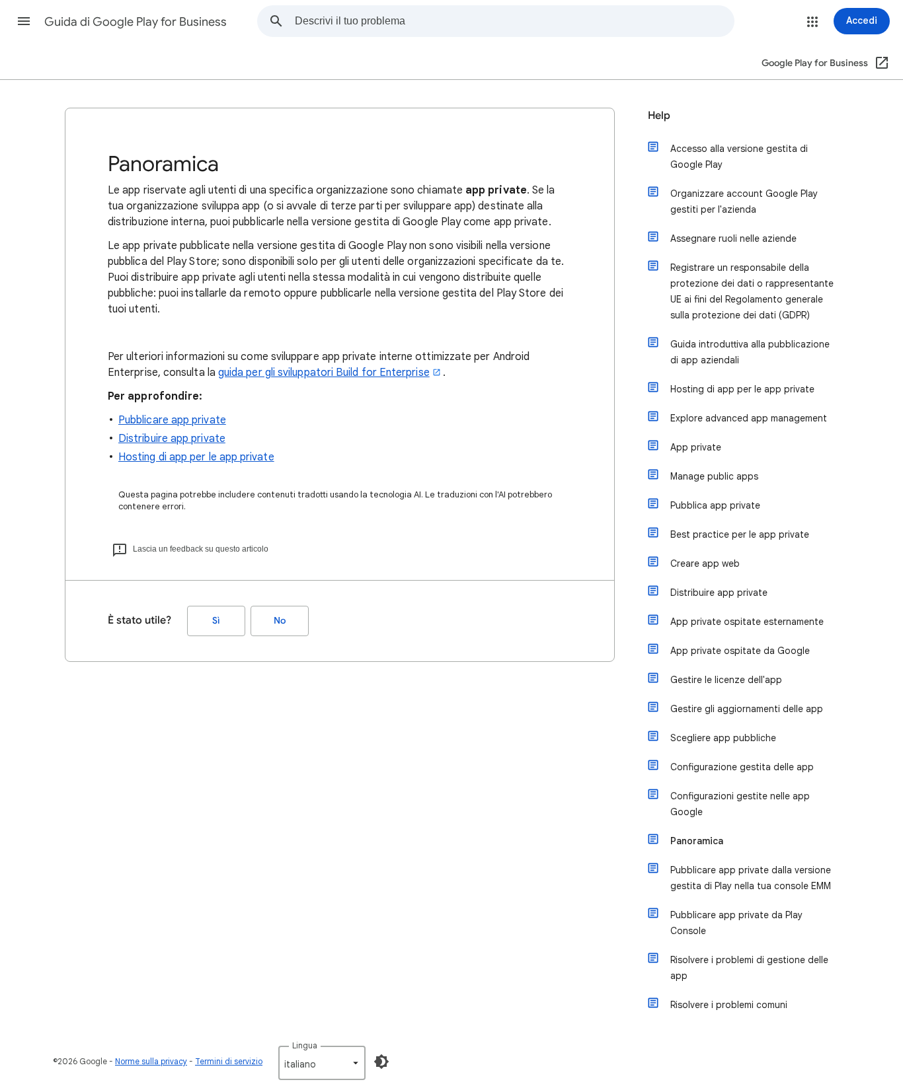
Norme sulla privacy (151, 1061)
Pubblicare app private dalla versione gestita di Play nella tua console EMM (750, 878)
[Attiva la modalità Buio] (381, 1061)
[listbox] (322, 1063)
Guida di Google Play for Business (135, 22)
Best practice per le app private (739, 534)
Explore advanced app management (748, 418)
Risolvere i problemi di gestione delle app (749, 968)
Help (659, 115)
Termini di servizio (228, 1061)
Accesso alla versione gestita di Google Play (739, 156)
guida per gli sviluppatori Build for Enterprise (324, 372)
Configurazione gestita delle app (742, 767)
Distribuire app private (171, 438)
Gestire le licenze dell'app (726, 680)
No (280, 620)
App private (695, 447)
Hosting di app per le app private (196, 457)
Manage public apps (714, 476)
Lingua (304, 1045)
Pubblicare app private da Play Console (736, 923)
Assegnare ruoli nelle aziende (733, 238)
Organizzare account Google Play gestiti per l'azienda (744, 201)
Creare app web (705, 563)
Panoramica (696, 841)
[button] (24, 21)
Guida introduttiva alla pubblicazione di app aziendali (750, 352)
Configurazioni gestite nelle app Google (740, 804)
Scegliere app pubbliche (723, 738)
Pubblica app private (715, 505)
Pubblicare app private (172, 420)
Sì (216, 620)
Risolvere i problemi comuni (728, 1005)
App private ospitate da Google (740, 651)
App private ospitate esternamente (747, 622)
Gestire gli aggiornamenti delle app (746, 709)
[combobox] (514, 21)
